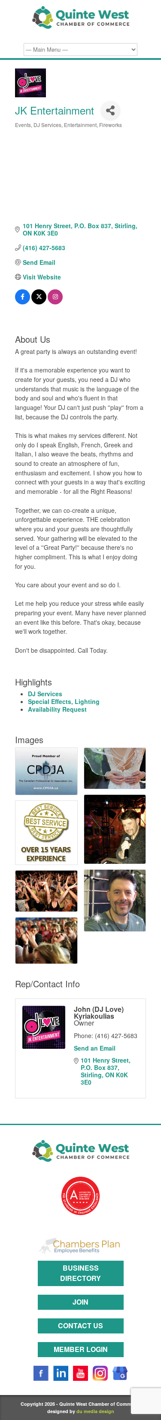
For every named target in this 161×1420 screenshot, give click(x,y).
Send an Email (94, 1048)
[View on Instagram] (55, 302)
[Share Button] (110, 110)
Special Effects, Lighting (64, 701)
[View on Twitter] (38, 302)
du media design (95, 1411)
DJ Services (45, 693)
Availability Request (57, 709)
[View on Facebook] (22, 302)
